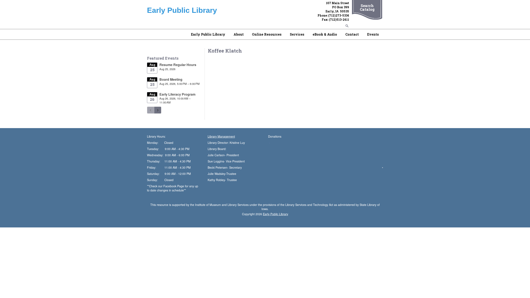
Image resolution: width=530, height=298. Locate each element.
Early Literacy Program (177, 94)
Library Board (216, 149)
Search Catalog (367, 7)
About (239, 34)
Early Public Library (208, 34)
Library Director (218, 143)
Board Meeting (170, 79)
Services (297, 34)
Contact (352, 34)
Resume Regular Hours (177, 64)
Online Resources (267, 34)
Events (373, 34)
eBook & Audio (325, 34)
